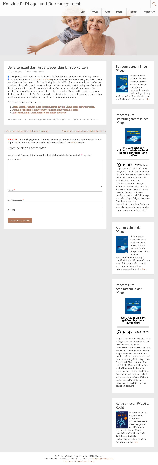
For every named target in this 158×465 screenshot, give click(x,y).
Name (11, 190)
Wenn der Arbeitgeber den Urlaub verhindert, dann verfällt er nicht (45, 110)
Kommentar (14, 159)
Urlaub (67, 119)
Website (11, 210)
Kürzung (60, 119)
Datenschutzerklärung (85, 461)
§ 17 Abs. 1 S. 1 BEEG (42, 79)
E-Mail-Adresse (16, 200)
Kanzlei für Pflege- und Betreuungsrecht (41, 4)
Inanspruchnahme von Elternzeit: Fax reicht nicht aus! (39, 113)
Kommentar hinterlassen (87, 119)
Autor (107, 11)
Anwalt (95, 11)
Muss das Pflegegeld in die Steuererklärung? (26, 131)
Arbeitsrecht (16, 119)
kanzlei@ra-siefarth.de (103, 458)
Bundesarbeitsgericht (36, 119)
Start (83, 11)
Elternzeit (51, 119)
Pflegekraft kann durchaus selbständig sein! (84, 131)
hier (148, 99)
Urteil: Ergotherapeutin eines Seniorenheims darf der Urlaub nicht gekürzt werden (53, 107)
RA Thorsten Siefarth (35, 72)
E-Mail (74, 142)
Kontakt (133, 11)
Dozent (119, 11)
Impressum (149, 11)
